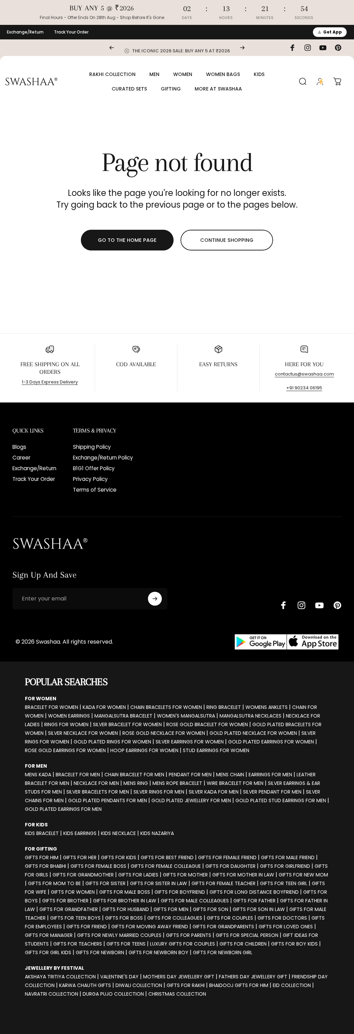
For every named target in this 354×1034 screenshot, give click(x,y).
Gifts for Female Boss (98, 866)
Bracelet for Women (51, 707)
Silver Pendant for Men (272, 791)
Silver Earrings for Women (190, 741)
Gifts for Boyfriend (180, 892)
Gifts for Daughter (230, 866)
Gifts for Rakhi (186, 985)
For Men (36, 765)
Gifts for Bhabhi (45, 866)
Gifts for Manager (49, 935)
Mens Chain (230, 774)
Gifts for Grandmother (83, 874)
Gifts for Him (41, 857)
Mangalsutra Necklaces (250, 715)
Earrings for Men (270, 774)
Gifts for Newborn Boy (158, 952)
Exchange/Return (25, 32)
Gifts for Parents (188, 935)
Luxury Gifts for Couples (182, 943)
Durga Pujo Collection (113, 993)
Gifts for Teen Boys (75, 917)
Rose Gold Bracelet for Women (207, 724)
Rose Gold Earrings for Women (65, 750)
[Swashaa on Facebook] (283, 605)
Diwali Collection (138, 985)
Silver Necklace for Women (83, 733)
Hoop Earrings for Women (144, 750)
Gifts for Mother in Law (243, 874)
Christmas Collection (177, 993)
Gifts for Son (210, 909)
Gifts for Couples (230, 917)
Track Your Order (71, 32)
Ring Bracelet (223, 707)
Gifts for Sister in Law (158, 883)
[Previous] (111, 47)
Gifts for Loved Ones (286, 926)
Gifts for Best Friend (167, 857)
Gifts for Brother (65, 900)
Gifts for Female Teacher (223, 883)
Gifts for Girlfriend (285, 866)
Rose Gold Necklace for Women (163, 733)
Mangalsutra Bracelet (123, 715)
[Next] (242, 47)
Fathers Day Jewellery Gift (253, 976)
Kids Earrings (79, 833)
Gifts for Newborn (100, 952)
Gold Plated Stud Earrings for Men (280, 800)
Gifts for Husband (125, 909)
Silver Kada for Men (214, 791)
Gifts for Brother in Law (124, 900)
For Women (40, 698)
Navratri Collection (51, 993)
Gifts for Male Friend (288, 857)
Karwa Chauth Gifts (85, 985)
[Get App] (286, 642)
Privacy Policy (90, 479)
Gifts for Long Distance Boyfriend (254, 892)
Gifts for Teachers (77, 943)
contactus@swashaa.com (304, 374)
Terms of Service (95, 489)
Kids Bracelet (42, 833)
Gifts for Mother (185, 874)
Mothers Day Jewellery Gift (178, 976)
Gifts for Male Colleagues (195, 900)
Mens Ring (135, 783)
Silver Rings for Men (158, 791)
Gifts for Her (79, 857)
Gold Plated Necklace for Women (253, 733)
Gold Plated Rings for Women (112, 741)
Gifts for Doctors (282, 917)
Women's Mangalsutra (186, 715)
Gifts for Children (243, 943)
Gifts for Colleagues (174, 917)
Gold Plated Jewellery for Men (191, 800)
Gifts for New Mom (303, 874)
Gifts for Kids (118, 857)
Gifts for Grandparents (223, 926)
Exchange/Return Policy (103, 457)
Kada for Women (104, 707)
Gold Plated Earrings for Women (271, 741)
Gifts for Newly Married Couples (119, 935)
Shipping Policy (92, 447)
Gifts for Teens (126, 943)
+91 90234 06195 (304, 388)
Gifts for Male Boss (124, 892)
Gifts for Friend (86, 926)
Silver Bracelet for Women (127, 724)
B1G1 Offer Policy (94, 468)
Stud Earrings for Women (216, 750)
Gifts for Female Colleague (166, 866)
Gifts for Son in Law (259, 909)
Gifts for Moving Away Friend (149, 926)
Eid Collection (292, 985)
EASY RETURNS (218, 364)
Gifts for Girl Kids (48, 952)
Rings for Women (66, 724)
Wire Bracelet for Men (235, 783)
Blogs (19, 447)
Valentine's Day (119, 976)
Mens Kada (38, 774)
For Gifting (41, 848)
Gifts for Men (170, 909)
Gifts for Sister (105, 883)
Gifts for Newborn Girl (222, 952)
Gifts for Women (73, 892)
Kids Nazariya (157, 833)
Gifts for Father (254, 900)
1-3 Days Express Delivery (50, 382)
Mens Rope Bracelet (177, 783)
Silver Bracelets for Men (97, 791)
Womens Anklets (266, 707)
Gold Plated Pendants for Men (107, 800)
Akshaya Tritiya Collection (60, 976)
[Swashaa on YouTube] (319, 605)
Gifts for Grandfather (68, 909)
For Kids (36, 824)
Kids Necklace (118, 833)
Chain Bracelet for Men (134, 774)
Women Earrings (69, 715)
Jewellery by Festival (54, 968)
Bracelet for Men (78, 774)
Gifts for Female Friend (227, 857)
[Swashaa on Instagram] (301, 605)
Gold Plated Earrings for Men (63, 809)
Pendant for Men (190, 774)
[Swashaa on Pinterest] (337, 605)
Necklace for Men (96, 783)
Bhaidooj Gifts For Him (238, 985)
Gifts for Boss (124, 917)
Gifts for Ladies (138, 874)
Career (21, 457)
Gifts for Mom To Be (54, 883)
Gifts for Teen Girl (283, 883)
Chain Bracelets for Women (166, 707)
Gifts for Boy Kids (294, 943)
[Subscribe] (155, 599)
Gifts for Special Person (247, 935)
